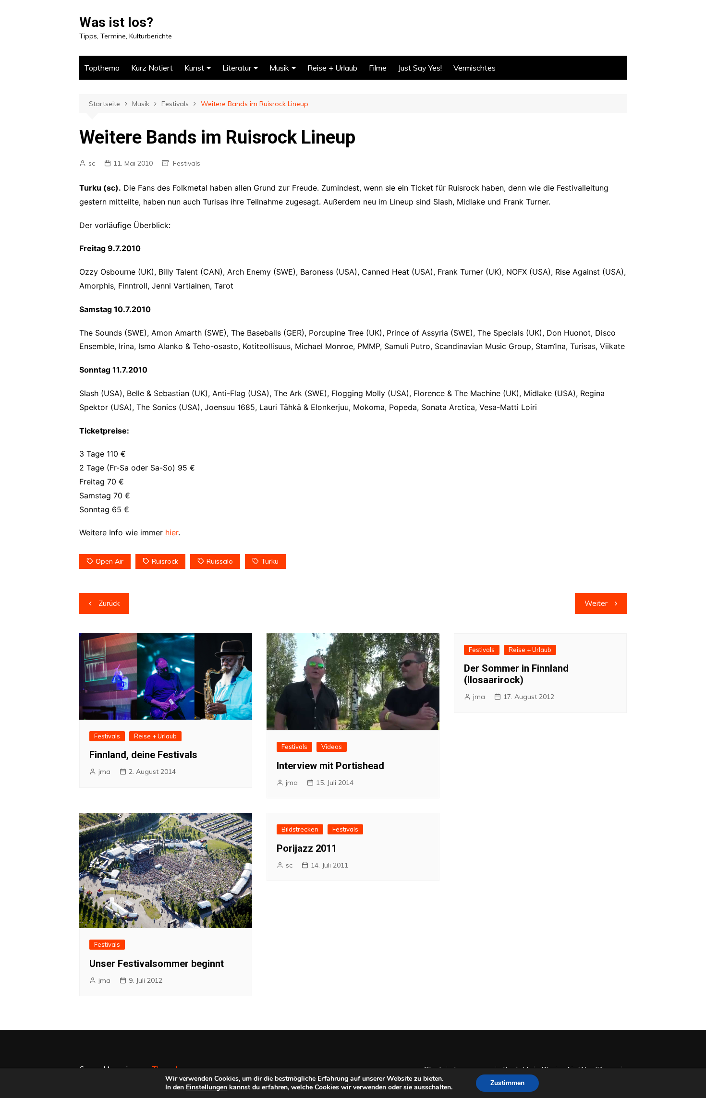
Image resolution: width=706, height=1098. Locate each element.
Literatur (236, 67)
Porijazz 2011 (307, 848)
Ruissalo (220, 561)
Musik (279, 67)
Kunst (194, 67)
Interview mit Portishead (330, 766)
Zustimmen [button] (507, 1082)
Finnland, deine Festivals (143, 754)
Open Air (109, 561)
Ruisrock (165, 561)
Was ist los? (116, 22)
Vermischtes (474, 67)
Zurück (109, 603)
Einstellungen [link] (206, 1087)
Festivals (186, 163)
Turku (270, 561)
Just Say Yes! (420, 67)
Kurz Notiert (152, 67)
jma (104, 771)
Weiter (596, 603)
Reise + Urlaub (332, 67)
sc (91, 163)
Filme (378, 67)
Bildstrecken (299, 829)
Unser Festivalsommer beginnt (156, 963)
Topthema (102, 67)
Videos (331, 746)
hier (171, 532)
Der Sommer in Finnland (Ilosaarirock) (516, 674)
